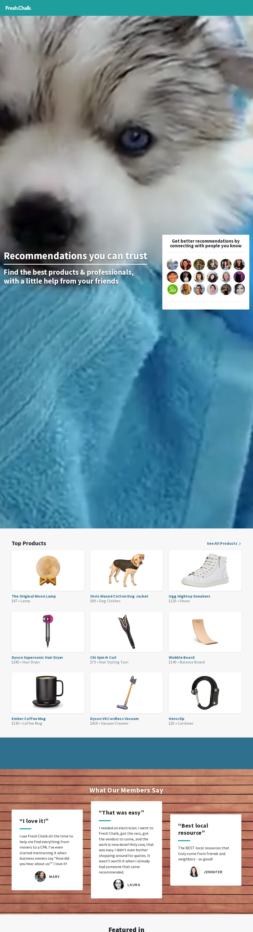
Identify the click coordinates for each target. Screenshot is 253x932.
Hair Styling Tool (113, 662)
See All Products (222, 543)
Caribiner (185, 723)
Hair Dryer (31, 662)
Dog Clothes (110, 600)
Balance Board (192, 662)
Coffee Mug (32, 723)
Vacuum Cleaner (114, 723)
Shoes (185, 600)
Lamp (25, 600)
